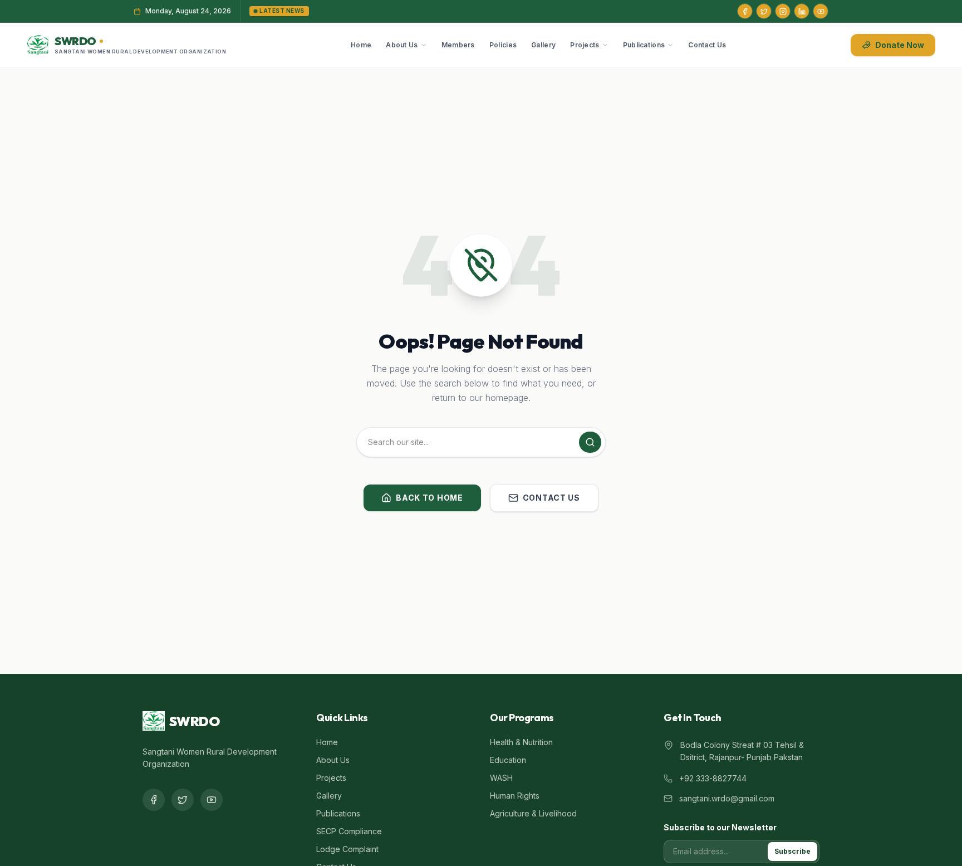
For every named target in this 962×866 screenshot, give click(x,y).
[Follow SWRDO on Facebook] (745, 11)
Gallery (543, 45)
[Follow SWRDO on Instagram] (783, 11)
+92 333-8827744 (713, 778)
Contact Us (707, 45)
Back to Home (429, 497)
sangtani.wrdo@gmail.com (726, 798)
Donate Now (899, 45)
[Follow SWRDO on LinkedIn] (801, 11)
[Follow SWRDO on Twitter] (764, 11)
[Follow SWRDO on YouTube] (820, 11)
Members (458, 45)
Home (361, 45)
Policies (503, 45)
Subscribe (792, 851)
